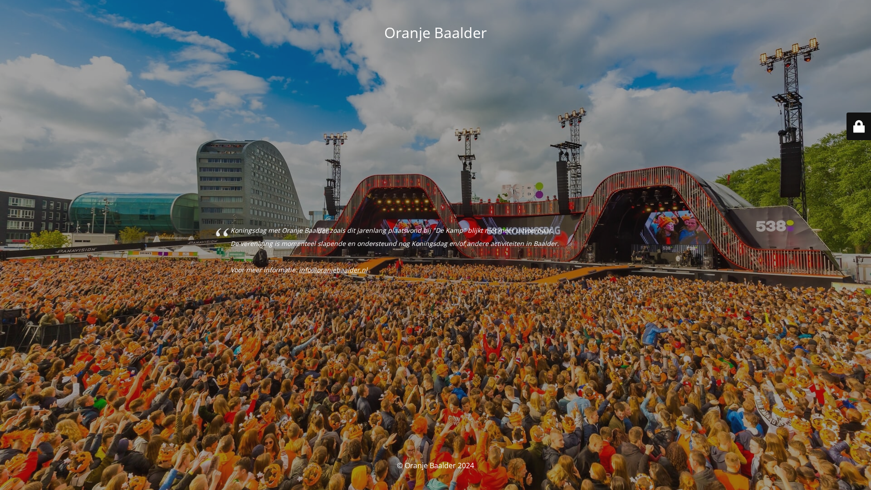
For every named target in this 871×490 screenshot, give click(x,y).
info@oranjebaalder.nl (333, 269)
